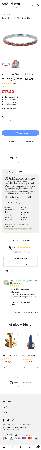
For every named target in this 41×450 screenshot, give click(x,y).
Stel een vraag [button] (22, 264)
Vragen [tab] (7, 271)
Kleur (3, 117)
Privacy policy (26, 435)
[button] (18, 162)
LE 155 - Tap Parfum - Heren (31, 355)
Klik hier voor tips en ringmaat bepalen (18, 228)
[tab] (9, 172)
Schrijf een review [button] (21, 258)
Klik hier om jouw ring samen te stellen (18, 229)
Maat (3, 109)
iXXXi (6, 14)
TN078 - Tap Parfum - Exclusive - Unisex (15, 355)
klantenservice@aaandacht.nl (11, 430)
